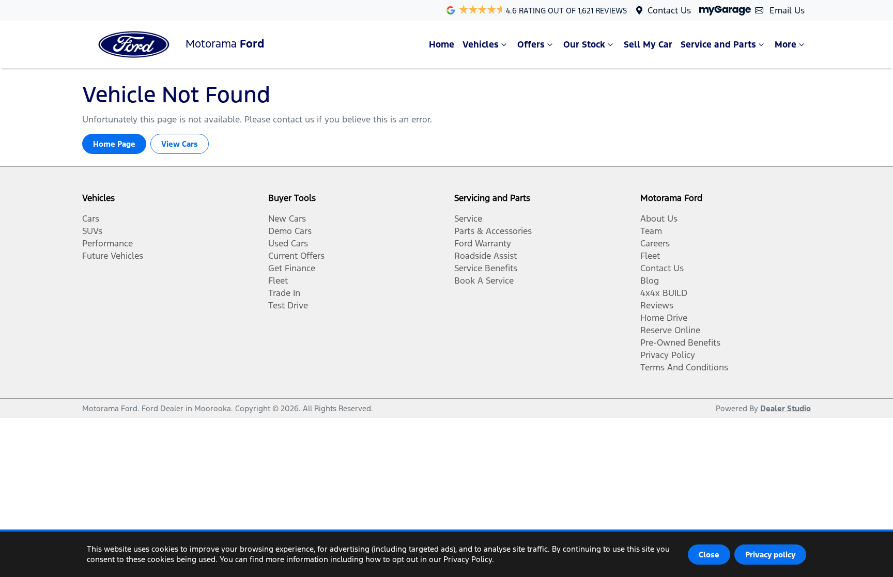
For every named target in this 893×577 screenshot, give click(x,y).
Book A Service (484, 280)
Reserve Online (670, 330)
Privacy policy (770, 554)
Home (441, 44)
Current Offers (296, 255)
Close (709, 554)
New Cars (287, 218)
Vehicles (481, 44)
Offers (531, 44)
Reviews (656, 305)
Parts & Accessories (493, 231)
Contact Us (669, 10)
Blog (649, 280)
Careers (655, 243)
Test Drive (288, 305)
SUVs (92, 231)
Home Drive (663, 317)
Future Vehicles (112, 255)
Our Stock (584, 44)
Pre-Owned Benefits (680, 342)
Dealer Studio (785, 408)
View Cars (179, 144)
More (785, 44)
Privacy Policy (667, 355)
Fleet (278, 280)
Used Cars (288, 243)
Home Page (114, 144)
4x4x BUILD (663, 293)
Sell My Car (648, 44)
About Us (659, 218)
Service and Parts (718, 44)
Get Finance (291, 268)
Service (468, 218)
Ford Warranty (482, 243)
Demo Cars (290, 231)
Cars (90, 218)
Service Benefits (485, 268)
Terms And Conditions (684, 367)
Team (651, 231)
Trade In (284, 293)
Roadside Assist (485, 255)
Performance (107, 243)
